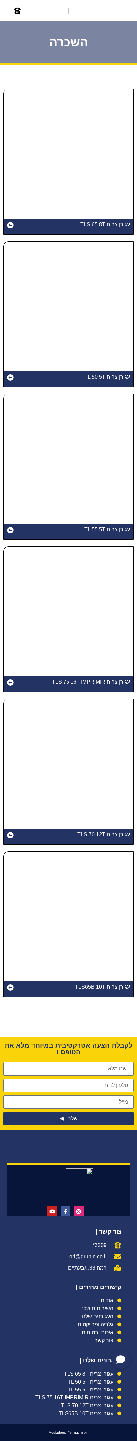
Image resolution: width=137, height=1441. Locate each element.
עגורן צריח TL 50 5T (107, 377)
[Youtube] (52, 1211)
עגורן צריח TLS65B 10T (102, 987)
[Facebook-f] (65, 1211)
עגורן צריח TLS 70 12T (103, 834)
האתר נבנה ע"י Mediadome (68, 1432)
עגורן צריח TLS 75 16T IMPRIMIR (91, 682)
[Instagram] (79, 1211)
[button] (120, 10)
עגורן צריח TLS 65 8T (105, 224)
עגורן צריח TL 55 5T (107, 529)
